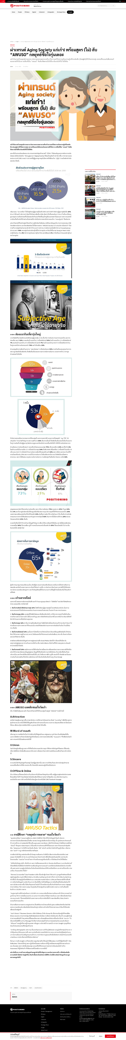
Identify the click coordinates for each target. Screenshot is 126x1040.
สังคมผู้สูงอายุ (23, 988)
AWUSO (16, 988)
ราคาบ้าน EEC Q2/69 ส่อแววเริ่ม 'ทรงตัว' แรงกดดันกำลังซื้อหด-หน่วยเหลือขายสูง (105, 213)
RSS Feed (62, 1019)
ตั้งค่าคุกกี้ (92, 1036)
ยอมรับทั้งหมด (110, 1036)
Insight (70, 12)
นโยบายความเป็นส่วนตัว (65, 1014)
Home (13, 12)
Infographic (50, 12)
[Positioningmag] (19, 5)
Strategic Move (61, 12)
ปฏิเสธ (100, 1036)
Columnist (42, 12)
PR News (27, 12)
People (20, 12)
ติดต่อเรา (62, 1011)
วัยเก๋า (30, 988)
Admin (11, 66)
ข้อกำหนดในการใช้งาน (65, 1017)
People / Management (46, 1011)
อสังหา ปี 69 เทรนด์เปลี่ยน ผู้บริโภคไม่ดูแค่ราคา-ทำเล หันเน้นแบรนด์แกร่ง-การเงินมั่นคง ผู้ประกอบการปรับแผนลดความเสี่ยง (105, 178)
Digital (34, 12)
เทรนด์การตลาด (38, 988)
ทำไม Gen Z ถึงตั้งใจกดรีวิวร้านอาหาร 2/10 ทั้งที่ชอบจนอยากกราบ (106, 200)
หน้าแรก (12, 41)
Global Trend (44, 1030)
